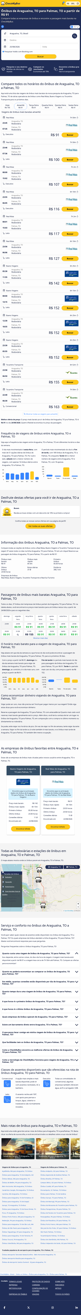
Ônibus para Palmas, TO (58, 1274)
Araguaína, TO (55, 867)
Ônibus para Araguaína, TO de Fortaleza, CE (17, 1198)
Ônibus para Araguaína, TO (38, 1274)
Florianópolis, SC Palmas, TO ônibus (53, 1190)
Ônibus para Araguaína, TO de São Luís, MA (17, 1224)
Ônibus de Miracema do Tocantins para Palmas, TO (58, 1205)
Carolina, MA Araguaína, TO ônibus (14, 1194)
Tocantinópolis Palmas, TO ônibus (52, 1236)
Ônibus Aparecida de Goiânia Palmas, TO (55, 1175)
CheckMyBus (4, 1274)
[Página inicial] (30, 3)
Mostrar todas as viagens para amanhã (41, 414)
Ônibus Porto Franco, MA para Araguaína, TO (18, 1217)
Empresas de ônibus (18, 1294)
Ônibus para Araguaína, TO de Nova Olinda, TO (19, 1209)
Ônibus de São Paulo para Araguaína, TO (16, 1228)
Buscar (70, 135)
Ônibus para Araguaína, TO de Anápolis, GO (18, 1175)
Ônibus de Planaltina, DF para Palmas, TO (55, 1221)
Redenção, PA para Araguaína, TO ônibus (17, 1221)
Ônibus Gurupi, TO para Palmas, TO (53, 1198)
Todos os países (62, 1294)
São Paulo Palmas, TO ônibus (50, 1232)
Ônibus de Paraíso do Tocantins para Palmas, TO (57, 1213)
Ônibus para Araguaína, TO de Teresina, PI (17, 1236)
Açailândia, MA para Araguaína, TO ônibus (17, 1171)
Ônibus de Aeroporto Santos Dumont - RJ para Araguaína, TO (24, 1262)
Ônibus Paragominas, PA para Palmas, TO (55, 1209)
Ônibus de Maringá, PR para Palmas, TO (54, 1202)
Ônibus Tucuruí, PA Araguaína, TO (14, 1240)
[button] (43, 905)
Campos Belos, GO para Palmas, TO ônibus (55, 1183)
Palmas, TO (72, 867)
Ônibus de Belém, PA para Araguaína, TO (16, 1183)
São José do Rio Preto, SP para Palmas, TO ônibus (58, 1228)
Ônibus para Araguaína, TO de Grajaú (15, 1202)
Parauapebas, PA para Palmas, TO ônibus (55, 1217)
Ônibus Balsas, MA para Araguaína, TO (16, 1179)
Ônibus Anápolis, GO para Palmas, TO (54, 1171)
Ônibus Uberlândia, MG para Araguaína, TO (17, 1243)
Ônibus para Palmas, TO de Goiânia (53, 1194)
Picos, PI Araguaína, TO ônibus (13, 1213)
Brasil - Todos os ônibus (19, 1274)
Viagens (35, 1294)
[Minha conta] (63, 3)
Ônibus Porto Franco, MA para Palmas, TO (55, 1224)
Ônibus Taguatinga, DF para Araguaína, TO (17, 1232)
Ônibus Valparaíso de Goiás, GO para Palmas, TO (58, 1243)
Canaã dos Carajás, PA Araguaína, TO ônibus (18, 1190)
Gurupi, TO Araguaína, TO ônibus (14, 1205)
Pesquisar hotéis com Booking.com (18, 51)
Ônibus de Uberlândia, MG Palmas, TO (54, 1240)
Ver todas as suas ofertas (40, 526)
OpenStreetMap (68, 911)
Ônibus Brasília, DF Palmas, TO (51, 1179)
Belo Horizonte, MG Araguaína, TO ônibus (17, 1186)
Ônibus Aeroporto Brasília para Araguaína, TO (18, 1258)
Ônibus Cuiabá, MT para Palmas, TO (53, 1186)
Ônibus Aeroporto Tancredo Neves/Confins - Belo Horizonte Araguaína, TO (29, 1255)
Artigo (58, 1288)
